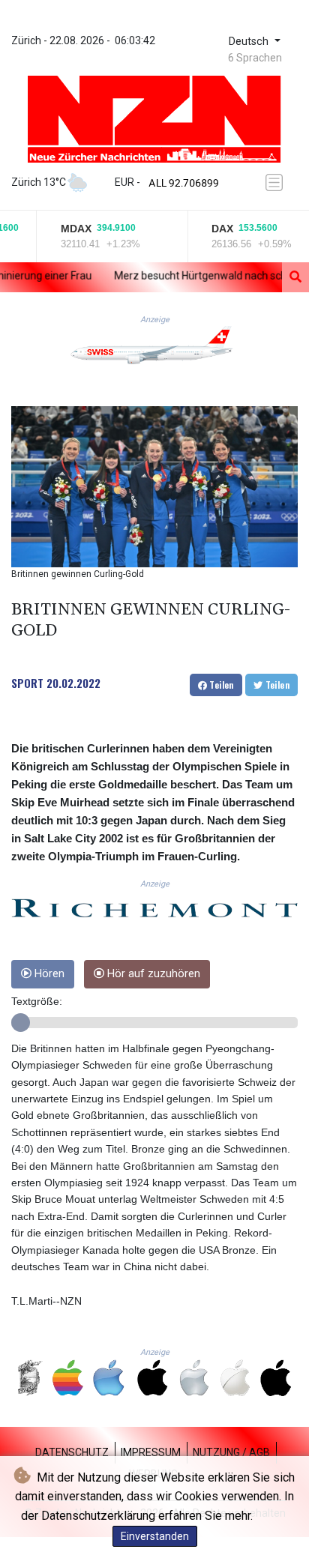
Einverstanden (155, 1536)
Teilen (220, 684)
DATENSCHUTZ (72, 1452)
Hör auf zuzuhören (152, 973)
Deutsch (250, 41)
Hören (48, 973)
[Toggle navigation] (277, 182)
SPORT (27, 682)
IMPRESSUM (151, 1452)
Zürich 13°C (38, 182)
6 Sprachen (255, 58)
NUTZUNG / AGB (231, 1452)
